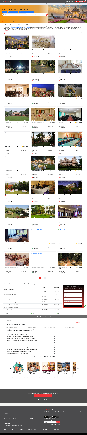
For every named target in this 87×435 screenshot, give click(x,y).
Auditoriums (5, 11)
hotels (17, 27)
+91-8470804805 (43, 399)
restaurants (20, 27)
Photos (10, 418)
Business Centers (22, 11)
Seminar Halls (15, 11)
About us (12, 429)
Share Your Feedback (26, 419)
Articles (14, 418)
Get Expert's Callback (73, 306)
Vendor (35, 429)
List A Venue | (43, 429)
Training (6, 33)
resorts (24, 27)
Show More (78, 322)
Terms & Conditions (7, 419)
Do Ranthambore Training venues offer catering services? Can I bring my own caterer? (22, 349)
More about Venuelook (53, 414)
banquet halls (13, 27)
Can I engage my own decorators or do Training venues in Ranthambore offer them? (22, 342)
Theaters (9, 11)
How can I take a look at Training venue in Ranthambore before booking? (20, 336)
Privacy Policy (14, 419)
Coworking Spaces (29, 11)
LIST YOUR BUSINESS (70, 1)
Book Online (26, 418)
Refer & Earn (56, 429)
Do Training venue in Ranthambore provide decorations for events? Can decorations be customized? (25, 345)
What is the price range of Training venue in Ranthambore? (17, 353)
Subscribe (58, 422)
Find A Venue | (30, 429)
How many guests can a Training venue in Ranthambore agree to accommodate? (21, 338)
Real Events (6, 418)
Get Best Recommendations (43, 396)
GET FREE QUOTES (79, 1)
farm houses (28, 27)
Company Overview (19, 418)
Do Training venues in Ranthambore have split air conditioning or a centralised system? (22, 340)
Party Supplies (6, 413)
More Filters (79, 3)
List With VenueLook (47, 316)
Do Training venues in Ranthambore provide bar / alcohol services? (19, 351)
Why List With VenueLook (33, 418)
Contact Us (19, 419)
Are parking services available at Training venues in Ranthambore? (19, 347)
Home (5, 429)
